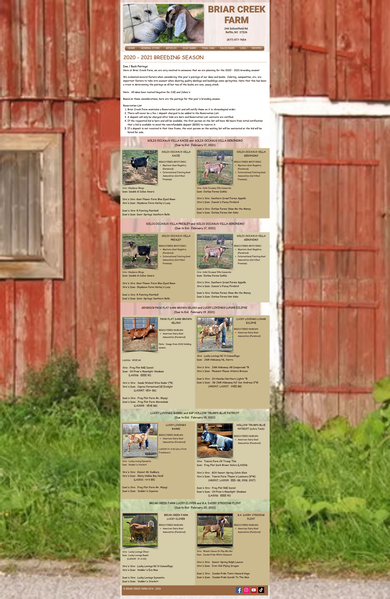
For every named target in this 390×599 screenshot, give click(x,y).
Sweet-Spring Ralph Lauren (227, 562)
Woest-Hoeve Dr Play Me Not (218, 551)
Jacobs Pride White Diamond (217, 554)
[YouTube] (254, 590)
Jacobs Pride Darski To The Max (230, 577)
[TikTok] (261, 590)
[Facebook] (239, 590)
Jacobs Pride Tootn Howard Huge (231, 573)
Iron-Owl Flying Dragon (225, 565)
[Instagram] (246, 590)
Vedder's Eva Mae (147, 570)
